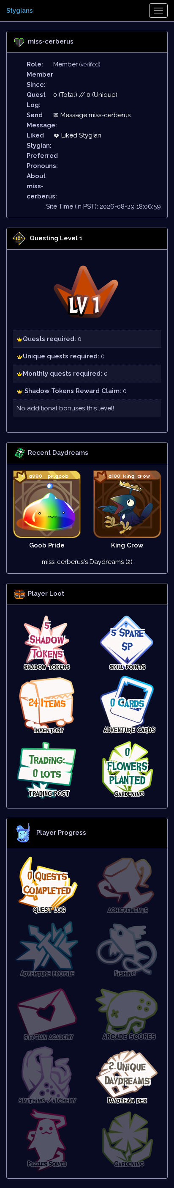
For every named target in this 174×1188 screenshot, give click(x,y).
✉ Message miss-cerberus (91, 115)
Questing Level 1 (56, 238)
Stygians (19, 10)
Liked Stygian (80, 135)
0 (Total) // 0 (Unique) (85, 95)
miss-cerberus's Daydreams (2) (87, 562)
